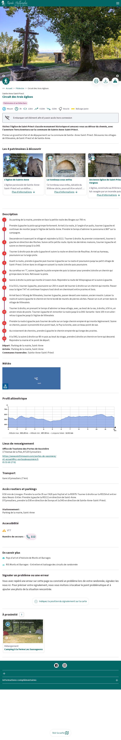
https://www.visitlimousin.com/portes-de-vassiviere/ (29, 456)
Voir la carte (58, 733)
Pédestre (20, 88)
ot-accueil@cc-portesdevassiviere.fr (20, 459)
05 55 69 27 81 (9, 462)
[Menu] (118, 3)
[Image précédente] (3, 40)
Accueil (9, 88)
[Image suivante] (117, 40)
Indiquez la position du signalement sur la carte (63, 601)
